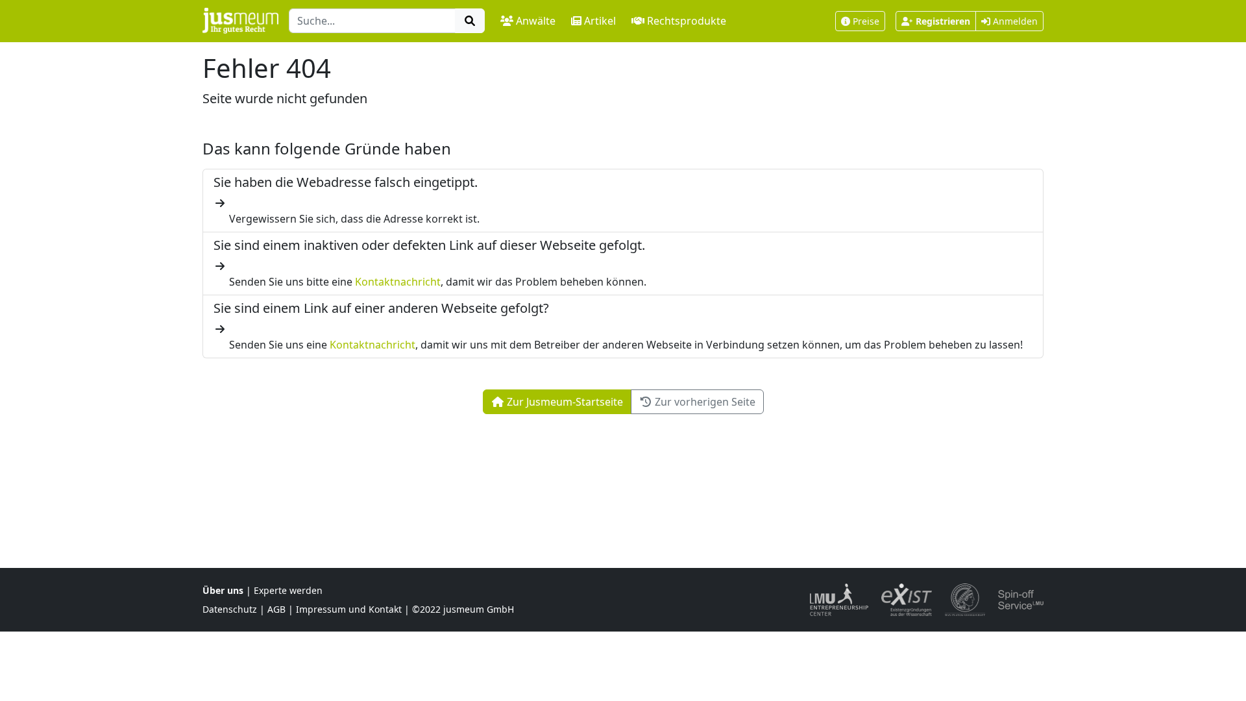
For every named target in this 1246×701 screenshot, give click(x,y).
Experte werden (288, 590)
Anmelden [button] (1014, 21)
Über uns (222, 590)
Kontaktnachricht (398, 282)
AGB (276, 609)
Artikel (600, 21)
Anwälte (536, 21)
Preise (866, 21)
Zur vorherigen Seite (703, 402)
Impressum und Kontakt (349, 609)
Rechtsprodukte (686, 21)
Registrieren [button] (943, 21)
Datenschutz (229, 609)
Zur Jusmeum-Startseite (563, 402)
